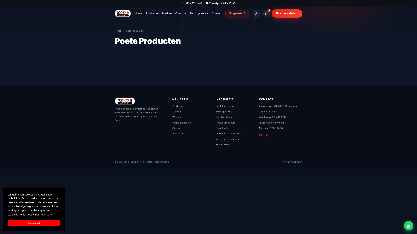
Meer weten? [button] (48, 214)
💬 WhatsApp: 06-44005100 (220, 3)
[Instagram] (266, 135)
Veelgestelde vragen (227, 139)
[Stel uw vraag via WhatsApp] (408, 225)
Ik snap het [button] (34, 223)
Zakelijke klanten (225, 117)
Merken (167, 13)
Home (138, 13)
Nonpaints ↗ (237, 13)
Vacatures (178, 133)
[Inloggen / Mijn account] (256, 13)
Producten (152, 13)
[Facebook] (260, 135)
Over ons (181, 13)
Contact (217, 13)
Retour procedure (226, 122)
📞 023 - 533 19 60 (192, 3)
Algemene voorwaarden (229, 133)
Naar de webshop (287, 13)
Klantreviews (223, 144)
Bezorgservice (199, 13)
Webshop (177, 117)
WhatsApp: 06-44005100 (273, 117)
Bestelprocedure (225, 106)
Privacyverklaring (292, 162)
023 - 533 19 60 (268, 111)
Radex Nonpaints (181, 122)
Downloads (222, 128)
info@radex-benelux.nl (271, 122)
